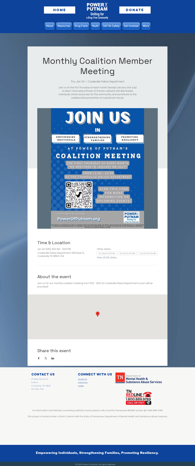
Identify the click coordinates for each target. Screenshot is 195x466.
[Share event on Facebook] (38, 358)
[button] (64, 26)
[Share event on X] (45, 358)
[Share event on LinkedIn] (52, 358)
